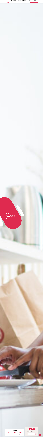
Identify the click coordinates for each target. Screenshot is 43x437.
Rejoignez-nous (30, 0)
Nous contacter (35, 0)
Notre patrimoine (19, 0)
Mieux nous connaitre (14, 0)
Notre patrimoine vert (25, 0)
